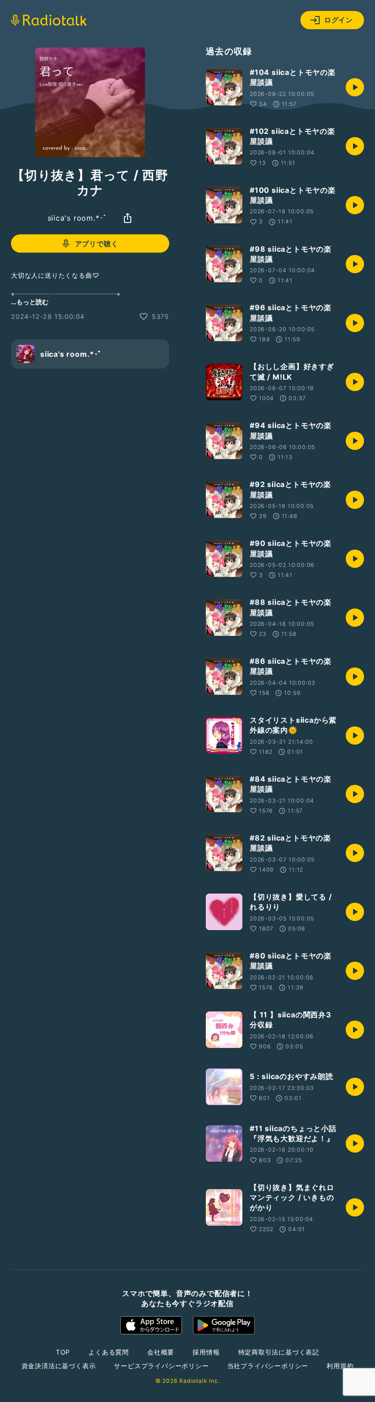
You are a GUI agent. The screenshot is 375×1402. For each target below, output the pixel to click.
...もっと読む (29, 302)
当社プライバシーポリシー (268, 1366)
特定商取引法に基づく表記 (279, 1352)
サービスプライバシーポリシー (161, 1366)
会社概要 (160, 1352)
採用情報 (206, 1352)
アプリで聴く (96, 243)
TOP (63, 1352)
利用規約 (340, 1366)
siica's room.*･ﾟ (77, 217)
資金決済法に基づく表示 (58, 1366)
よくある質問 (108, 1352)
